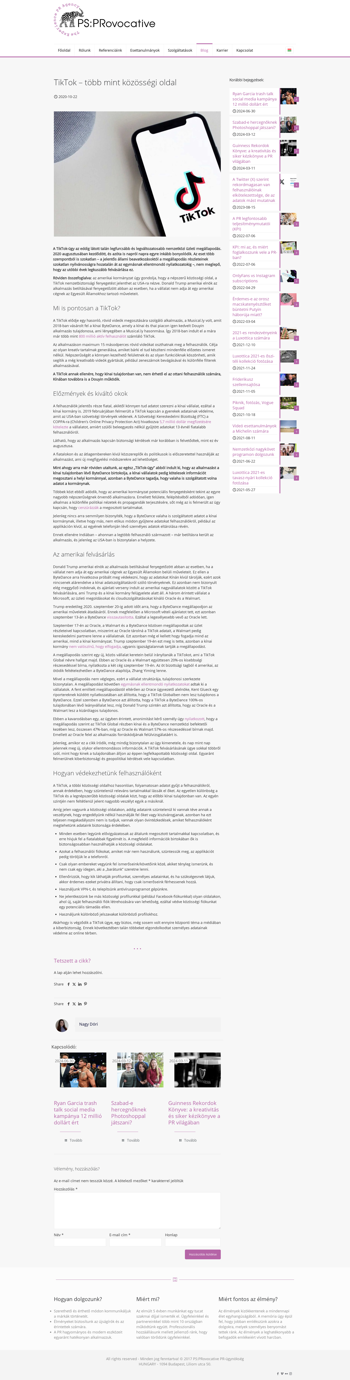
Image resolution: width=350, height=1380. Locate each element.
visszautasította (120, 617)
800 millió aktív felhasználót (103, 336)
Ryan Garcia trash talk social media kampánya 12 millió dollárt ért (78, 1112)
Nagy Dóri (88, 1024)
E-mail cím (119, 1234)
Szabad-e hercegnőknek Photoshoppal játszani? (128, 1112)
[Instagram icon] (290, 1373)
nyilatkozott (194, 718)
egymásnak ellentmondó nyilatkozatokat (155, 684)
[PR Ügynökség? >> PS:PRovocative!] (104, 19)
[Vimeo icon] (282, 1373)
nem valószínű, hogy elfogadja (95, 646)
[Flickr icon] (286, 1373)
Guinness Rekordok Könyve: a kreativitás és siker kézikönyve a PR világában (194, 1112)
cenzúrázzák (88, 507)
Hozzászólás (66, 1189)
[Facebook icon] (277, 1373)
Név (59, 1234)
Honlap (171, 1234)
